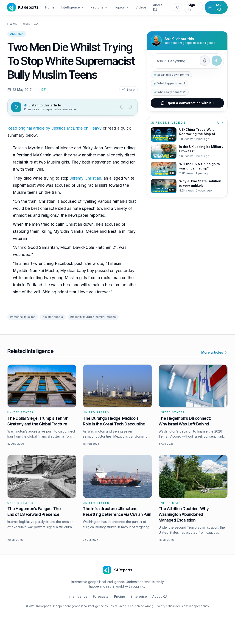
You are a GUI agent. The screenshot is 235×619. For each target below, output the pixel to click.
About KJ (157, 7)
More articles (212, 352)
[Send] (217, 61)
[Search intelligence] (178, 7)
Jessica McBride (67, 128)
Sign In (191, 7)
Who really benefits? (171, 92)
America (31, 23)
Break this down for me (173, 74)
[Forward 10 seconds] (130, 107)
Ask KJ (218, 7)
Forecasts (101, 596)
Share (131, 89)
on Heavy (92, 128)
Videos (141, 7)
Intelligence (70, 7)
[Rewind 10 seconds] (122, 107)
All (218, 122)
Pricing (119, 596)
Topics (119, 7)
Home (49, 7)
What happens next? (171, 83)
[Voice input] (205, 61)
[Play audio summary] (16, 107)
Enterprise (139, 596)
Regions (97, 7)
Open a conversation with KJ (190, 103)
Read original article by (29, 128)
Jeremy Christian (85, 178)
